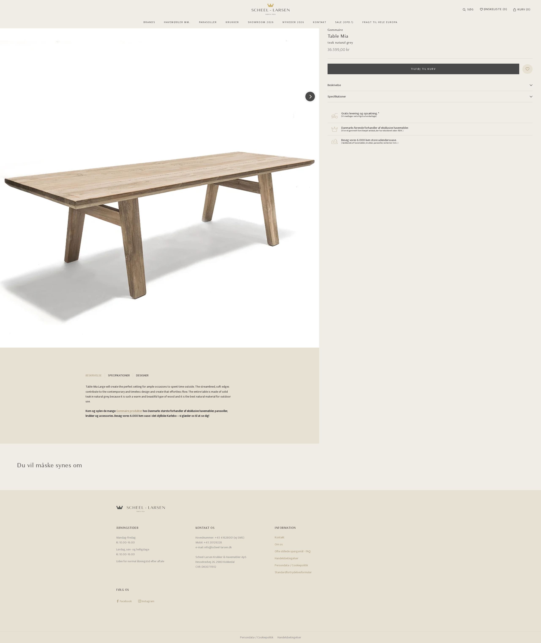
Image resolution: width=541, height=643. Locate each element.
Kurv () (524, 9)
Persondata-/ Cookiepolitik (291, 565)
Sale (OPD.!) (344, 22)
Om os (279, 544)
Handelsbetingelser (286, 558)
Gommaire (335, 30)
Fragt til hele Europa (380, 22)
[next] (310, 96)
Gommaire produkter (129, 411)
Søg (470, 9)
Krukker (232, 22)
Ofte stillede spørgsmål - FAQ (293, 551)
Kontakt (319, 22)
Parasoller (208, 22)
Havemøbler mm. (177, 22)
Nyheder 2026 (293, 22)
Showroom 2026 (261, 22)
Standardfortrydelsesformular (293, 572)
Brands (149, 22)
